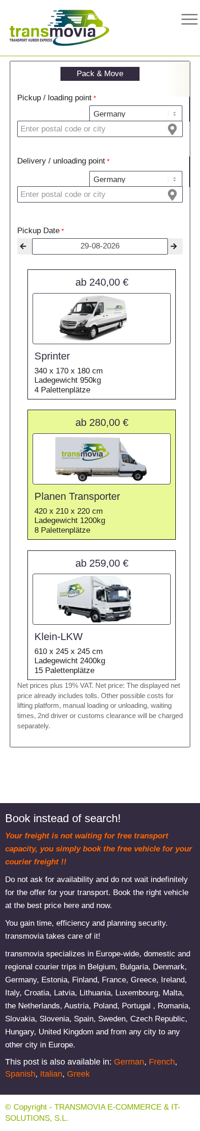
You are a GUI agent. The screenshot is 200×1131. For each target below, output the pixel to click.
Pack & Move (100, 73)
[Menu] (182, 19)
